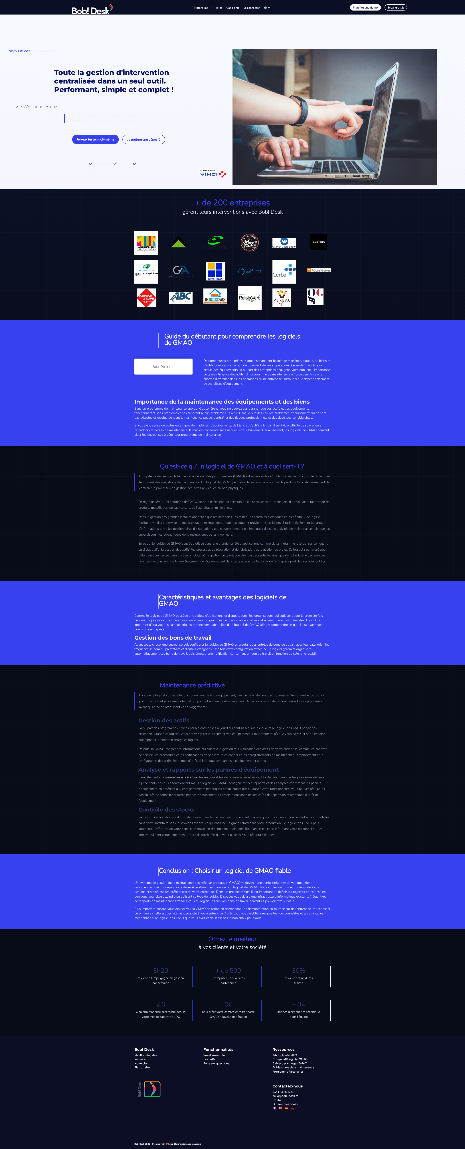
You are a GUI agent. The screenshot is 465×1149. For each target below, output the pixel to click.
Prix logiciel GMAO (284, 1055)
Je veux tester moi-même (95, 139)
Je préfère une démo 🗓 (143, 139)
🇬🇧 (280, 1108)
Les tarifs (209, 1059)
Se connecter (251, 7)
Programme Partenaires (288, 1071)
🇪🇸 (286, 1108)
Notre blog (141, 1063)
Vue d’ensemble (214, 1055)
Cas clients (232, 7)
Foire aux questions (216, 1063)
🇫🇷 (274, 1108)
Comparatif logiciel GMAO (290, 1059)
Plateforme (201, 7)
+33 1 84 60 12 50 (283, 1091)
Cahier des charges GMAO (289, 1063)
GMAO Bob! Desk (19, 50)
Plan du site (142, 1067)
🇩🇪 (292, 1108)
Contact (278, 1100)
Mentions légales (145, 1055)
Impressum (141, 1059)
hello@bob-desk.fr (285, 1095)
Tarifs (219, 7)
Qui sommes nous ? (285, 1104)
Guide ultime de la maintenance (293, 1067)
